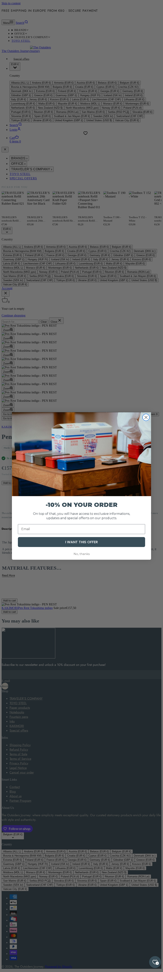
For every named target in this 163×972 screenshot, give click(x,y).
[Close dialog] (146, 417)
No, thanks (82, 554)
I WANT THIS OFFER (81, 541)
